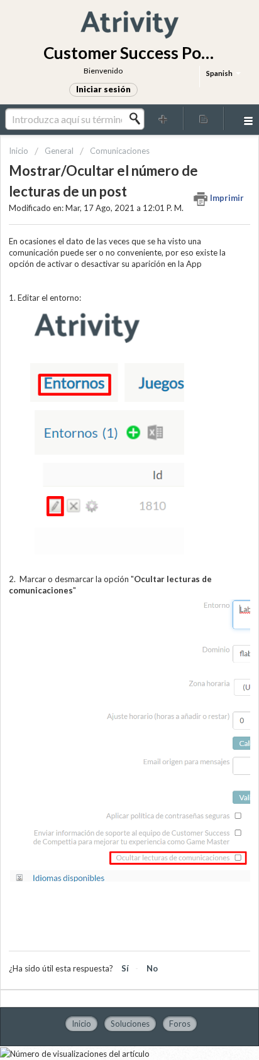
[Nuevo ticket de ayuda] (163, 118)
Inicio (19, 151)
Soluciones (130, 1024)
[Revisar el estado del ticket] (204, 118)
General (59, 151)
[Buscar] (138, 118)
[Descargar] (106, 529)
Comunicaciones (120, 151)
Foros (179, 1024)
